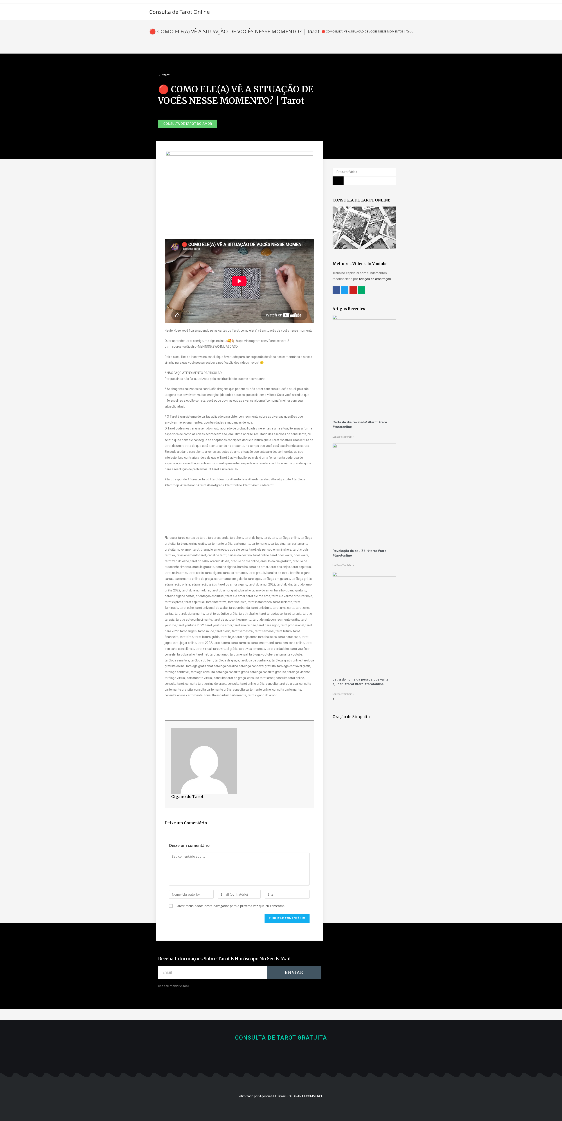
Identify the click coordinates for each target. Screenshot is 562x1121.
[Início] (305, 31)
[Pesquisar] (338, 180)
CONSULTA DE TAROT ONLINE (361, 200)
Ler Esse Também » (343, 436)
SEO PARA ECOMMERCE (306, 1096)
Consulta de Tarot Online (179, 11)
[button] (187, 124)
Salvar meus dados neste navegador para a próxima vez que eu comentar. (230, 906)
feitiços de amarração (375, 279)
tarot (165, 75)
